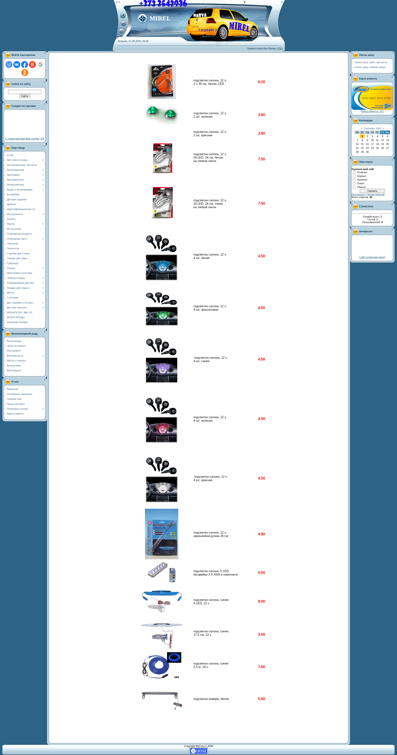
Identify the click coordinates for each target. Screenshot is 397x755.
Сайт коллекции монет (372, 257)
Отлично (362, 172)
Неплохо (362, 179)
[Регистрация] (124, 25)
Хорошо (361, 176)
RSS (280, 48)
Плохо (360, 183)
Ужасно (361, 187)
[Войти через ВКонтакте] (16, 64)
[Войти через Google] (40, 64)
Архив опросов (376, 194)
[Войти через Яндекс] (32, 64)
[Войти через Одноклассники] (24, 72)
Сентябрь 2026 (372, 128)
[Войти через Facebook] (24, 64)
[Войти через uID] (9, 64)
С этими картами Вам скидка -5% (24, 138)
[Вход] (122, 33)
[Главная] (123, 18)
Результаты (358, 194)
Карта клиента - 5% (372, 111)
